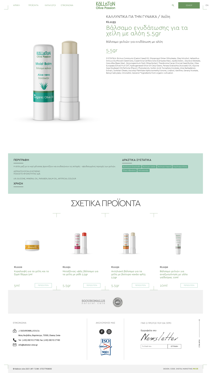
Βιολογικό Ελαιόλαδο (132, 167)
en (207, 5)
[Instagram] (109, 332)
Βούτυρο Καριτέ (164, 167)
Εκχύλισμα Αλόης (180, 167)
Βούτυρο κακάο (149, 167)
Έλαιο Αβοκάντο (129, 170)
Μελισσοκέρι (143, 170)
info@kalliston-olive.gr (28, 345)
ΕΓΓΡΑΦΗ (174, 346)
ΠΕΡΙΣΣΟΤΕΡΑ (43, 285)
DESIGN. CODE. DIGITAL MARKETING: (178, 369)
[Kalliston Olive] (105, 5)
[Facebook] (102, 332)
